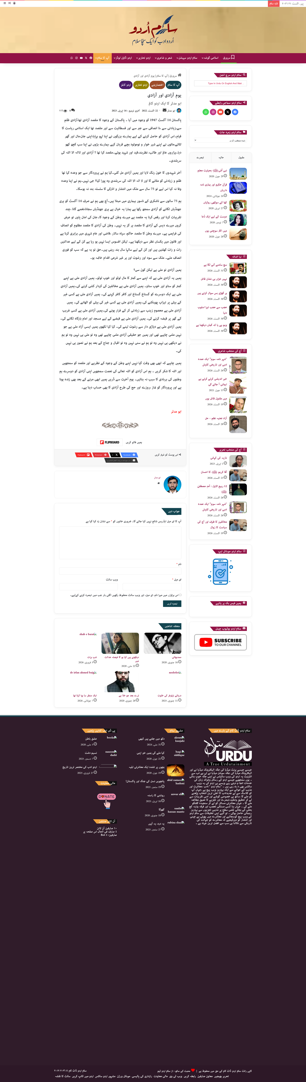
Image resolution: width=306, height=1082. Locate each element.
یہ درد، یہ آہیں (156, 823)
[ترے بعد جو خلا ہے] (120, 681)
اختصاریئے (157, 85)
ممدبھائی (176, 657)
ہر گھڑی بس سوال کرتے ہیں (212, 293)
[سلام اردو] (153, 30)
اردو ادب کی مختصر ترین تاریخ (79, 767)
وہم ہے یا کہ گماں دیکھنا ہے (211, 325)
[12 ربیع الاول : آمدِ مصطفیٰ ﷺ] (238, 489)
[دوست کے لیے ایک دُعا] (238, 220)
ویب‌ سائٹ (112, 579)
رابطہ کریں (190, 1076)
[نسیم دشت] (108, 756)
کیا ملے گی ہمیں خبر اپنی (150, 753)
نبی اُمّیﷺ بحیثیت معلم (212, 170)
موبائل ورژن (123, 1076)
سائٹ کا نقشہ (62, 1076)
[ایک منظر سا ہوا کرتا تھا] (78, 681)
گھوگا (161, 809)
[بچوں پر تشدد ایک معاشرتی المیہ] (175, 770)
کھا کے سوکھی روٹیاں (215, 202)
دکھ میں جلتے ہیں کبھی (151, 739)
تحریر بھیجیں (221, 1076)
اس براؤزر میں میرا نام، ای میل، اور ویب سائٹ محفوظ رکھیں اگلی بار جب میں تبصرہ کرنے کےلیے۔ (124, 595)
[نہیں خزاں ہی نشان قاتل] (238, 282)
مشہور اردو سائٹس (105, 1076)
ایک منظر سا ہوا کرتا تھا (85, 696)
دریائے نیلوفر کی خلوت (169, 696)
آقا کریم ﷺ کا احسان (214, 472)
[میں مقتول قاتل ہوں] (238, 404)
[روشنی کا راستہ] (175, 799)
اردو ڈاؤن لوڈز (124, 58)
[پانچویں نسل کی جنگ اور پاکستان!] (175, 784)
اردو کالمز (126, 85)
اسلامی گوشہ (211, 58)
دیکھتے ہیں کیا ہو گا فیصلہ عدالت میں (122, 659)
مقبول (241, 158)
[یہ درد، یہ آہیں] (175, 940)
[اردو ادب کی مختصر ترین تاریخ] (108, 770)
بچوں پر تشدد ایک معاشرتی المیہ (146, 767)
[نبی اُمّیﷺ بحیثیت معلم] (238, 174)
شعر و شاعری (164, 58)
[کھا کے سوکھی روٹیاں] (238, 206)
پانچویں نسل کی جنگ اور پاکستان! (145, 781)
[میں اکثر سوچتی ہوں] (238, 234)
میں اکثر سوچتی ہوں (216, 231)
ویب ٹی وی (175, 1076)
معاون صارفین (205, 1076)
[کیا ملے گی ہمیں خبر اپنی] (175, 756)
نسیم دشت (91, 753)
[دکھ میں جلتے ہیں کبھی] (175, 742)
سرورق (227, 58)
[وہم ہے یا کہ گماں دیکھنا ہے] (238, 328)
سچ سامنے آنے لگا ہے (215, 265)
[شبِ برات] (78, 643)
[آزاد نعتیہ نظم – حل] (238, 424)
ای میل (176, 579)
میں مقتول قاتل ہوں (216, 398)
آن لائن (107, 828)
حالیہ (221, 158)
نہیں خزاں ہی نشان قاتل (214, 279)
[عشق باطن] (108, 742)
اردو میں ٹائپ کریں (83, 1076)
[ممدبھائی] (162, 643)
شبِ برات (92, 657)
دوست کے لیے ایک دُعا (214, 216)
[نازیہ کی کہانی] (238, 461)
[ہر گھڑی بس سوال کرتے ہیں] (238, 296)
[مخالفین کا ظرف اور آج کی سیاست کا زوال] (238, 525)
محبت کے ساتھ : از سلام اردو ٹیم (173, 1071)
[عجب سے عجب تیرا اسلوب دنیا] (238, 311)
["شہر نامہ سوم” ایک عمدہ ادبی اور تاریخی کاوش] (238, 365)
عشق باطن (91, 739)
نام (178, 564)
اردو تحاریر (144, 58)
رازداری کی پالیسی (142, 1076)
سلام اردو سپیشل (187, 58)
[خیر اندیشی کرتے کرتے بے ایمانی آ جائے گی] (238, 385)
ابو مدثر (171, 111)
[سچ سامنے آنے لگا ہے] (238, 268)
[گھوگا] (175, 813)
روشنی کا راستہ (155, 795)
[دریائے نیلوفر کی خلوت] (162, 681)
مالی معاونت (161, 1076)
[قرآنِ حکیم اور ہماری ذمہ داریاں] (238, 188)
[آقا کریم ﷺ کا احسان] (238, 475)
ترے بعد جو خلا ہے (129, 696)
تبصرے (200, 158)
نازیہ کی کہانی (218, 458)
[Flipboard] (110, 442)
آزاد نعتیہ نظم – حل (216, 418)
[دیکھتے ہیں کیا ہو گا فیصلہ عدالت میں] (120, 643)
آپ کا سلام (103, 58)
